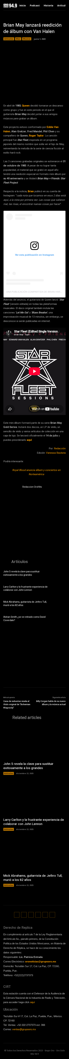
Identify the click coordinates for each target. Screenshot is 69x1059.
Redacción (60, 448)
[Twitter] (28, 92)
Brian (31, 191)
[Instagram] (24, 915)
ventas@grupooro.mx (24, 1029)
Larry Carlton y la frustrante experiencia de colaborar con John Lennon (25, 588)
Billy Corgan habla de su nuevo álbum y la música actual (51, 703)
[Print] (58, 92)
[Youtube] (52, 915)
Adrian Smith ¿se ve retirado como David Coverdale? (24, 618)
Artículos (8, 38)
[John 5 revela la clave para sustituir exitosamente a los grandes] (60, 574)
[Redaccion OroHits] (11, 493)
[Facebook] (20, 92)
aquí (29, 440)
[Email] (51, 92)
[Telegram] (35, 92)
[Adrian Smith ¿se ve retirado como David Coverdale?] (60, 619)
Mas (18, 38)
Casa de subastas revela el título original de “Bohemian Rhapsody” (16, 704)
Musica (26, 38)
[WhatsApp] (43, 92)
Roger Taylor (36, 135)
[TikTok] (31, 915)
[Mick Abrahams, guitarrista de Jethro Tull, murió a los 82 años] (60, 604)
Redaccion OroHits (32, 487)
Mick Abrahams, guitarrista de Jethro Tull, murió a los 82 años (25, 603)
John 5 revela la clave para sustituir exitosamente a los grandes (21, 573)
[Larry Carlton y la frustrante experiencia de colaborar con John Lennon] (60, 589)
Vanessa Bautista (56, 453)
